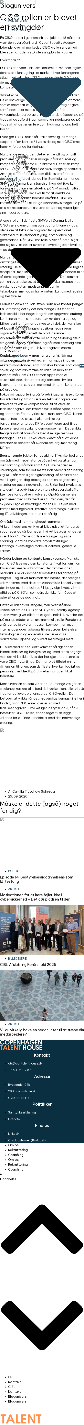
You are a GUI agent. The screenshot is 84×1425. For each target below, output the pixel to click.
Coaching (15, 25)
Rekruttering (17, 20)
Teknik (21, 162)
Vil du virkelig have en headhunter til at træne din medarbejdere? (42, 1032)
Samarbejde (26, 171)
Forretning (24, 166)
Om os (13, 16)
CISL (11, 176)
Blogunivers (17, 356)
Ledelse (22, 157)
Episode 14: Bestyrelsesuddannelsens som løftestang (36, 879)
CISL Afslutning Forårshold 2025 (28, 964)
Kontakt (14, 181)
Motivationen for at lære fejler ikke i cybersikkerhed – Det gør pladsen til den (35, 897)
